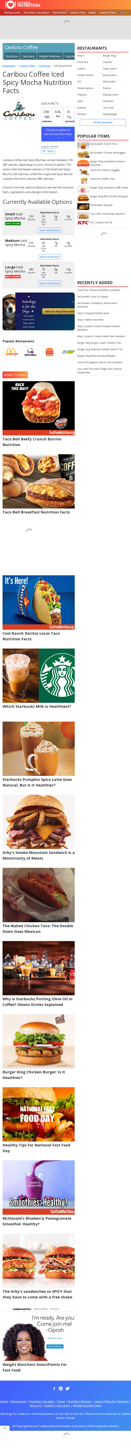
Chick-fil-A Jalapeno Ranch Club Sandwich (99, 362)
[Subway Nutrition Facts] (68, 352)
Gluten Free (77, 12)
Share (49, 151)
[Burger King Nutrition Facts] (49, 352)
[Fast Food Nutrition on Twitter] (67, 1389)
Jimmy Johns (110, 75)
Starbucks (108, 101)
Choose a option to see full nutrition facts (58, 132)
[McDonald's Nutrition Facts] (12, 352)
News (92, 12)
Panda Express (85, 88)
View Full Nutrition (50, 230)
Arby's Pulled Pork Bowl (90, 319)
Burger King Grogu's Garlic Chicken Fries (99, 342)
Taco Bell (108, 107)
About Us (35, 1405)
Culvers (81, 68)
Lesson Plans (107, 12)
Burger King (109, 55)
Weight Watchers (50, 56)
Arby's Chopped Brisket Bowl (93, 313)
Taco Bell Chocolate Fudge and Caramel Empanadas (99, 370)
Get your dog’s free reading (61, 311)
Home (4, 1401)
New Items (60, 12)
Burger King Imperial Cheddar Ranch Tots (100, 349)
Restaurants (12, 12)
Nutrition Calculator (36, 12)
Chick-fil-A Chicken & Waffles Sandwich (98, 290)
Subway (81, 107)
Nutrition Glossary (80, 1401)
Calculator (28, 56)
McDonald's (109, 81)
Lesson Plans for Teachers (111, 1401)
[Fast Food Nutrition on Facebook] (53, 1389)
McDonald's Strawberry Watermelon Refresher (97, 304)
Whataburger (110, 114)
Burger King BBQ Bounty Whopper (96, 355)
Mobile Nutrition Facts (87, 1405)
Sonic (80, 101)
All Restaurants (103, 122)
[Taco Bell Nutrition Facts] (31, 352)
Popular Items (74, 56)
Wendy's (81, 114)
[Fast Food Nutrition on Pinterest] (60, 1389)
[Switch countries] (122, 12)
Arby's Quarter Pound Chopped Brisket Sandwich (98, 328)
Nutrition (12, 56)
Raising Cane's (111, 94)
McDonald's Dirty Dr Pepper (92, 296)
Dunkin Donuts (85, 75)
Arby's (80, 55)
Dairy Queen (110, 68)
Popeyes (82, 94)
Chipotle (107, 62)
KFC (79, 81)
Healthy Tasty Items (57, 1405)
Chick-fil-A (82, 62)
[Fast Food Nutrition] (23, 5)
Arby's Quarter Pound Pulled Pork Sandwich (101, 336)
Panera (107, 88)
